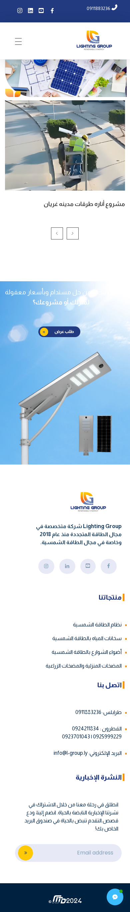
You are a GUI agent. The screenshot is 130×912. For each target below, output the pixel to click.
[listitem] (68, 817)
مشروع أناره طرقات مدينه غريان (84, 204)
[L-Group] (94, 40)
